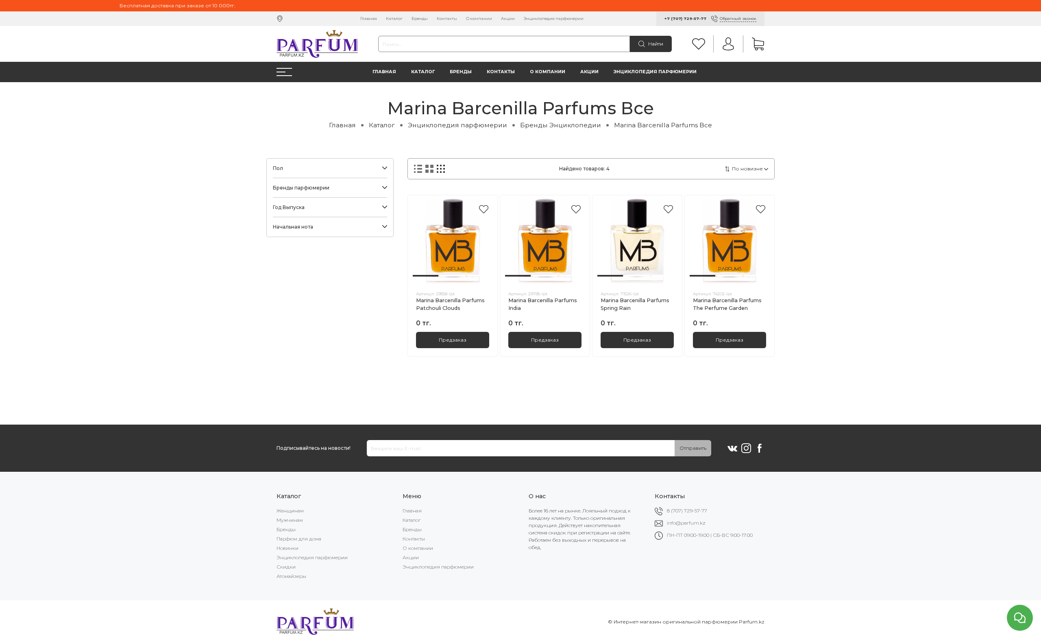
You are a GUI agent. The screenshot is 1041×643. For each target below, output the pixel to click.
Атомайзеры (291, 576)
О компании (479, 18)
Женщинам (290, 511)
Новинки (287, 548)
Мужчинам (290, 520)
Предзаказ (452, 340)
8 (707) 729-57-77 (687, 511)
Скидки (286, 567)
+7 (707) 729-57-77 (685, 18)
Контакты (447, 18)
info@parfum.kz (686, 523)
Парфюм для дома (299, 539)
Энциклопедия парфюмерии (554, 18)
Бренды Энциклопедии (560, 125)
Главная (368, 18)
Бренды (420, 18)
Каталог (394, 18)
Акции (508, 18)
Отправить (692, 448)
